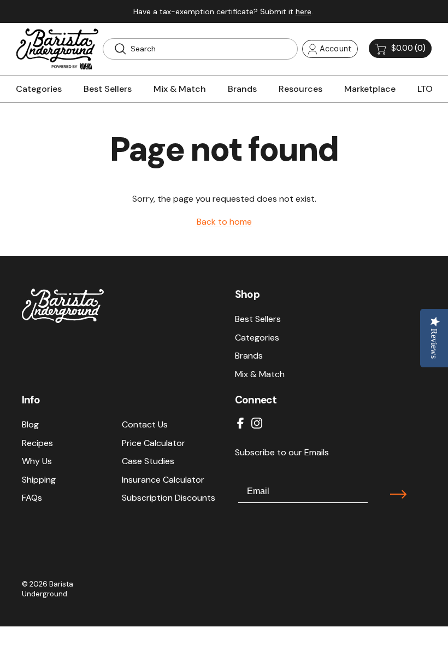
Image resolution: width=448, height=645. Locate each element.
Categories (257, 337)
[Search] (120, 48)
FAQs (32, 497)
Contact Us (145, 424)
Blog (30, 424)
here (303, 11)
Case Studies (148, 461)
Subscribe (398, 494)
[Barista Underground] (57, 48)
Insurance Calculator (163, 479)
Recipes (37, 443)
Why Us (37, 461)
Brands (249, 355)
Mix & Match (260, 374)
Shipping (39, 479)
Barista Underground (47, 589)
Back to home (224, 221)
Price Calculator (153, 443)
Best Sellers (258, 319)
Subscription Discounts (168, 497)
